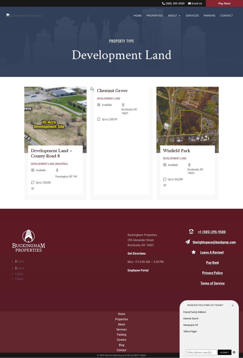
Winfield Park (176, 151)
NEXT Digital (140, 355)
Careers (121, 340)
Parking (209, 15)
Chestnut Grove (112, 90)
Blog (121, 345)
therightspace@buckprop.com (214, 242)
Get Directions (137, 253)
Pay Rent (224, 3)
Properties (155, 15)
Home (138, 15)
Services (192, 15)
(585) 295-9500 (175, 3)
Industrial (61, 163)
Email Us (196, 3)
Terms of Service (212, 283)
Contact (226, 15)
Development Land (42, 163)
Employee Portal (138, 270)
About (172, 15)
